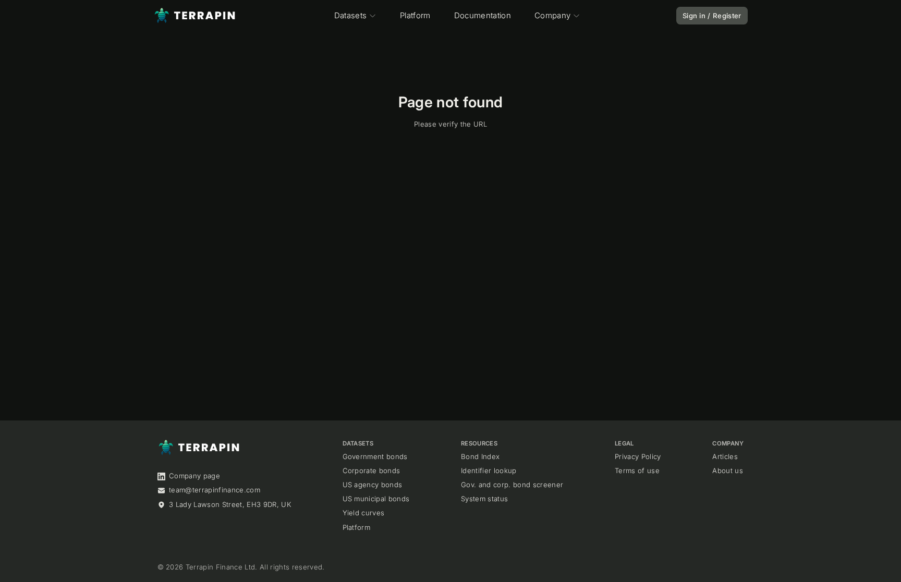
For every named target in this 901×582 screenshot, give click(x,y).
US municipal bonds (376, 498)
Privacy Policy (638, 456)
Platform (415, 15)
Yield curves (364, 513)
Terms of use (637, 470)
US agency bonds (373, 484)
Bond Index (480, 456)
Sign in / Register (712, 15)
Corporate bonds (371, 470)
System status (484, 498)
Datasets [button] (350, 15)
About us (727, 470)
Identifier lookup (489, 470)
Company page (194, 476)
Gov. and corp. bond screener (512, 484)
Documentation (482, 15)
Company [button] (552, 15)
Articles (725, 456)
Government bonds (375, 456)
